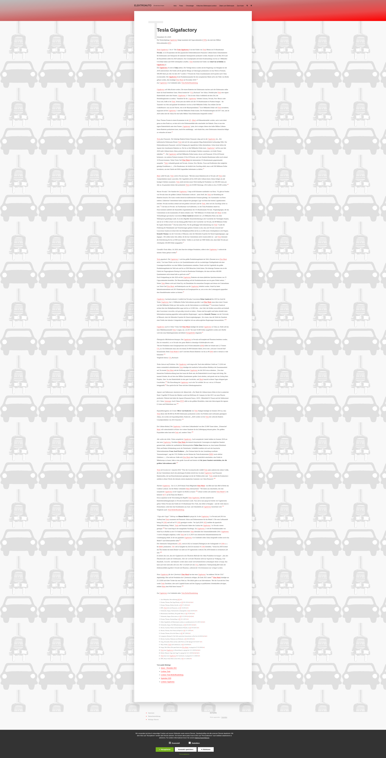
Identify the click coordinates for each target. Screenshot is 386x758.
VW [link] (173, 547)
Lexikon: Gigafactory (168, 682)
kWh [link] (202, 345)
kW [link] (169, 43)
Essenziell (176, 743)
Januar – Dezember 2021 (169, 668)
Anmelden (224, 717)
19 (196, 491)
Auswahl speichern (185, 749)
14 (165, 385)
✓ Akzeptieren (164, 749)
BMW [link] (211, 454)
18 (214, 478)
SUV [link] (164, 495)
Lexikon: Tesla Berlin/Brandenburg (172, 675)
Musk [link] (194, 120)
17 (177, 463)
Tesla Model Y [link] (221, 492)
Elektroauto (142, 5)
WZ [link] (205, 522)
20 (163, 528)
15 (183, 419)
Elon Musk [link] (179, 80)
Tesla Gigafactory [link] (162, 50)
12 (164, 354)
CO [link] (191, 92)
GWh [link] (204, 40)
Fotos (181, 6)
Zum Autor (240, 6)
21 (212, 577)
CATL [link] (180, 543)
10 (210, 304)
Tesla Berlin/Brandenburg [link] (189, 83)
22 (182, 586)
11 (202, 332)
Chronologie (190, 6)
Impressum (151, 713)
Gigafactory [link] (173, 40)
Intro (175, 6)
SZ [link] (190, 120)
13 (166, 382)
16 (192, 432)
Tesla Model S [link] (174, 351)
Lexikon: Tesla (165, 671)
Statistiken (196, 743)
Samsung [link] (167, 401)
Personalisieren (184, 754)
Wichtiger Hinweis (153, 719)
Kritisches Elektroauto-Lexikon (207, 6)
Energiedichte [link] (190, 333)
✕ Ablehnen (205, 749)
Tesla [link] (204, 50)
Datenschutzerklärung (154, 716)
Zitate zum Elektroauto (226, 6)
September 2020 (166, 678)
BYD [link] (182, 401)
